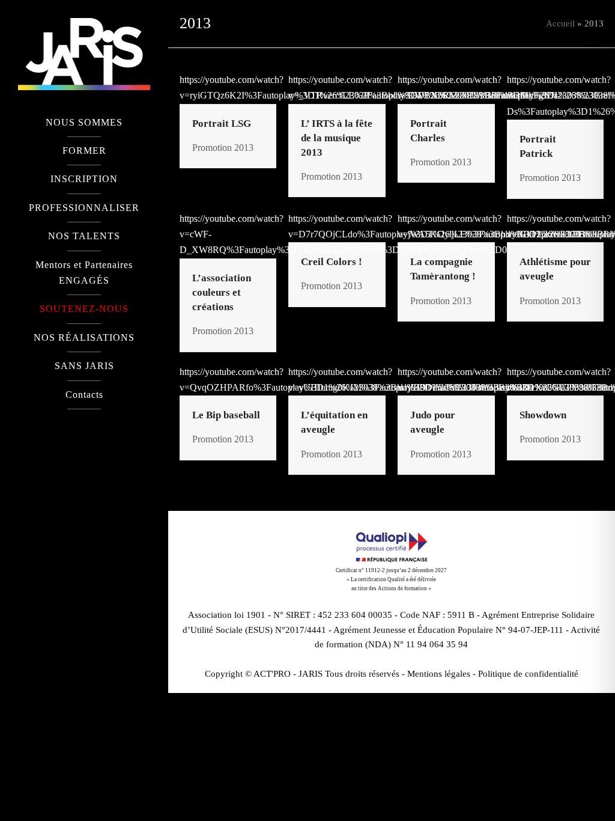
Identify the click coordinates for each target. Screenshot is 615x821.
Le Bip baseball (226, 415)
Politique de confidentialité (528, 674)
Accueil (560, 23)
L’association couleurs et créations (221, 292)
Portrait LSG (221, 123)
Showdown (543, 415)
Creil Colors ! (331, 261)
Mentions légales (438, 674)
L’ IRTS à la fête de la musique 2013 (336, 138)
